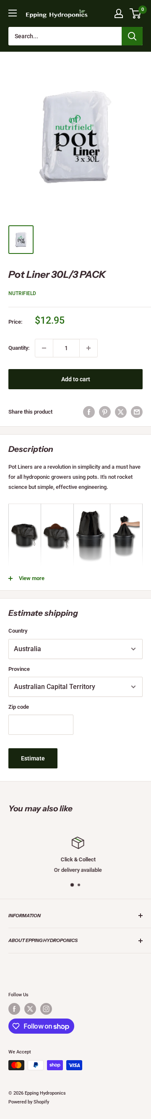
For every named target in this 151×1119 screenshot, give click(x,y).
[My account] (119, 13)
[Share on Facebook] (89, 412)
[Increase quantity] (88, 348)
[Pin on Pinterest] (105, 412)
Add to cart (75, 379)
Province (19, 669)
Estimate (33, 758)
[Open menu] (12, 13)
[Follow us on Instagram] (46, 1009)
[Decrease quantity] (44, 348)
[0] (135, 13)
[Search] (132, 36)
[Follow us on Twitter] (30, 1009)
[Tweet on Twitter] (121, 412)
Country (17, 631)
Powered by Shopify (28, 1102)
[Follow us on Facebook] (14, 1009)
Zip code (18, 707)
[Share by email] (137, 412)
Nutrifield (22, 293)
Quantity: (19, 348)
